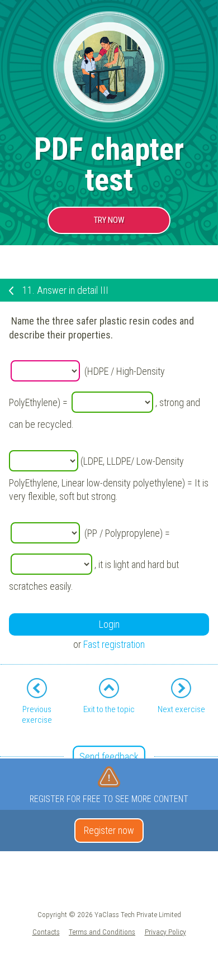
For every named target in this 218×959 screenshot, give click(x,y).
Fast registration (114, 644)
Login (109, 624)
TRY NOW (109, 220)
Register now (109, 830)
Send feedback (109, 756)
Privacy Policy (165, 931)
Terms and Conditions (102, 931)
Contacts (46, 931)
